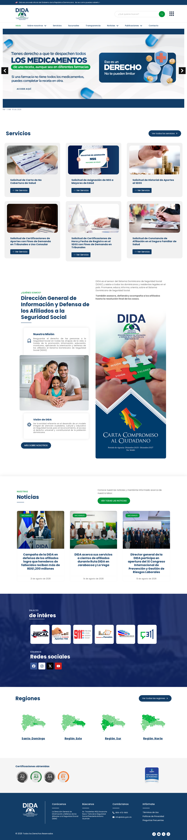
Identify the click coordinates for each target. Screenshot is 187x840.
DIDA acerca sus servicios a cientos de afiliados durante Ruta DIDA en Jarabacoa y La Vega (93, 560)
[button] (182, 70)
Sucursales (73, 25)
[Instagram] (41, 666)
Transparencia (93, 25)
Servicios (57, 25)
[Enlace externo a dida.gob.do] (40, 530)
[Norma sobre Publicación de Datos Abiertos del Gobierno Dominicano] (36, 777)
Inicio (18, 25)
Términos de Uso (151, 812)
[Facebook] (33, 666)
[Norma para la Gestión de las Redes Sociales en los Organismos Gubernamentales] (63, 777)
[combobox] (140, 14)
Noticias (111, 25)
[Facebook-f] (154, 834)
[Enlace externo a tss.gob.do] (61, 634)
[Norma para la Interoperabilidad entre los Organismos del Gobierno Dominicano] (50, 777)
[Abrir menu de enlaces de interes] (172, 14)
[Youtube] (58, 666)
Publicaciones (132, 25)
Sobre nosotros (35, 25)
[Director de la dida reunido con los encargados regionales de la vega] (93, 530)
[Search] (162, 14)
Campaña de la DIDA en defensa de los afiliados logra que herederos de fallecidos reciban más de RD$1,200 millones (40, 562)
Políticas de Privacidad (153, 816)
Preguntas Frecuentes (153, 820)
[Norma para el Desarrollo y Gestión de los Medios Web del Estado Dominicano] (22, 777)
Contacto (153, 25)
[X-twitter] (50, 666)
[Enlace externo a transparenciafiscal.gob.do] (39, 634)
